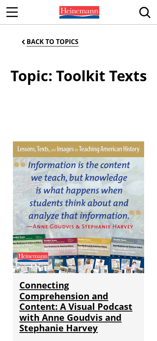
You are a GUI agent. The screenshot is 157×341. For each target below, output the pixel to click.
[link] (78, 12)
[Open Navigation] (12, 12)
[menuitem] (78, 12)
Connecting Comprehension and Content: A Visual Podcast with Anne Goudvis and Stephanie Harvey (75, 306)
